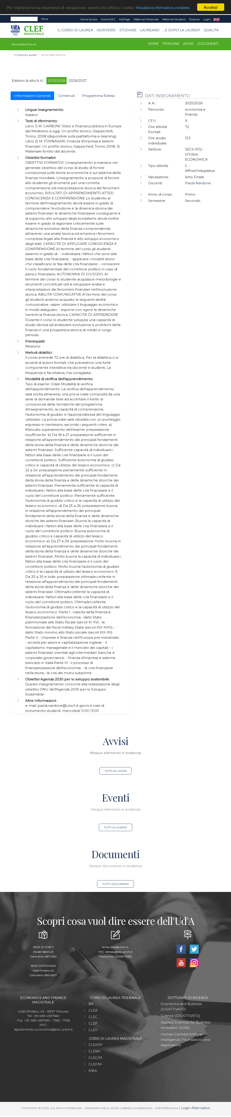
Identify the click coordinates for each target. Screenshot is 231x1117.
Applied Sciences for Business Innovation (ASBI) (185, 1025)
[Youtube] (181, 962)
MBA (92, 1071)
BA (91, 1004)
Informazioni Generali (32, 95)
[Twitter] (194, 949)
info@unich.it (120, 947)
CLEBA (94, 1051)
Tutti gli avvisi (116, 771)
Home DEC (108, 19)
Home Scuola (88, 19)
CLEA (93, 1010)
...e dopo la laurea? (181, 30)
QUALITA (211, 30)
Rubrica (194, 19)
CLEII (92, 1030)
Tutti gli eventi (115, 827)
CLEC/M (95, 1057)
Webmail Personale (146, 19)
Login (207, 19)
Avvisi (188, 44)
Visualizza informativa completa (162, 7)
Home (153, 44)
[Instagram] (194, 962)
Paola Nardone (198, 183)
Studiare (127, 30)
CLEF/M (95, 1064)
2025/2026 (56, 80)
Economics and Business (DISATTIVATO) (181, 1006)
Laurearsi (149, 30)
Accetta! (211, 7)
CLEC (93, 1017)
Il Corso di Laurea (75, 30)
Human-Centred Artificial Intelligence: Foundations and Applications (185, 1039)
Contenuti (66, 95)
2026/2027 (78, 80)
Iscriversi (106, 30)
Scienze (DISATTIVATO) (180, 1016)
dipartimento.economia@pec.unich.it (43, 1029)
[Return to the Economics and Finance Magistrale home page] (30, 30)
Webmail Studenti (174, 19)
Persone (170, 44)
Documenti (208, 44)
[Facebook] (181, 949)
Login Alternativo (195, 1108)
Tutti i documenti (115, 884)
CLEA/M (95, 1044)
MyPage (124, 19)
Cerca (44, 19)
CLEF (92, 1023)
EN (216, 19)
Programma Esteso (98, 95)
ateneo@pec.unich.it (119, 951)
